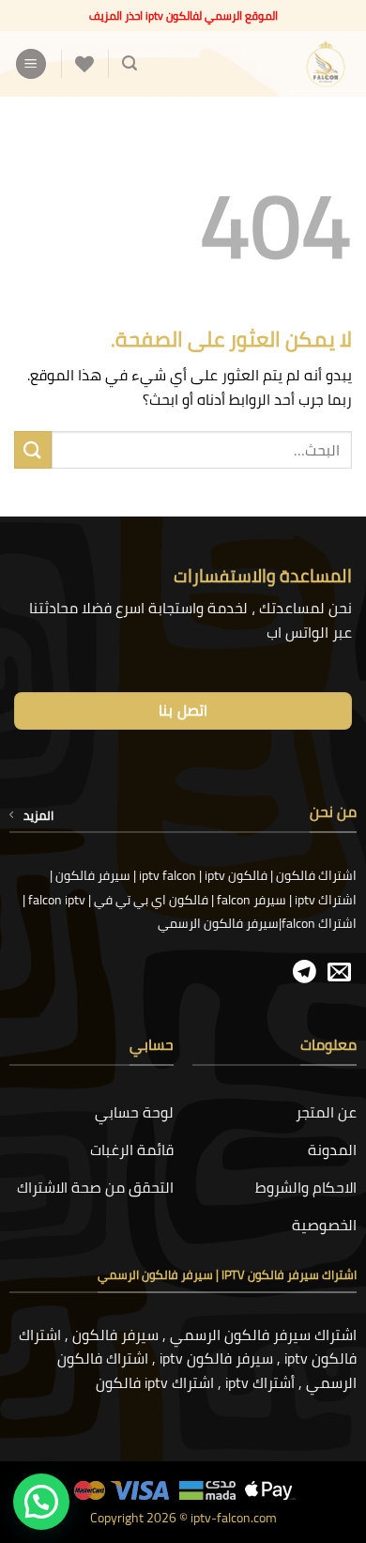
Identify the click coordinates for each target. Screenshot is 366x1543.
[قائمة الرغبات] (84, 64)
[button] (129, 63)
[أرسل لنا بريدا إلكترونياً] (339, 973)
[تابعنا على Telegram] (304, 973)
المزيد (38, 815)
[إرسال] (33, 449)
